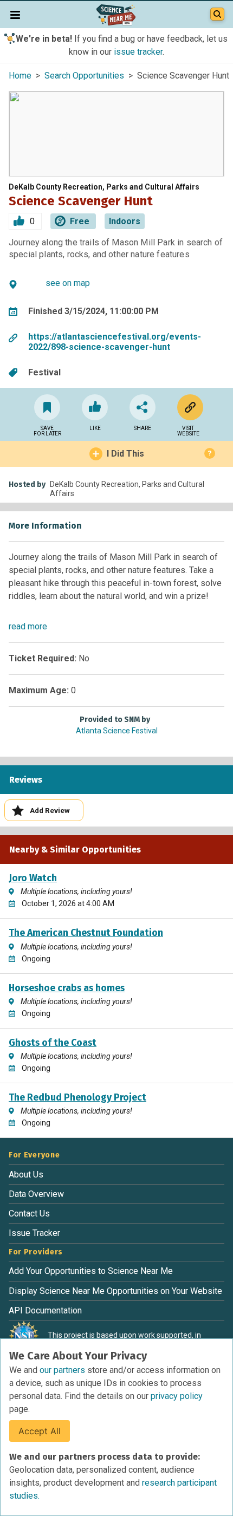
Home (20, 75)
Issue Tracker (34, 1233)
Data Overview (36, 1194)
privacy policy (177, 1396)
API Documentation (45, 1310)
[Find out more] (188, 407)
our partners (63, 1370)
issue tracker (138, 52)
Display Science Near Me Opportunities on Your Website (115, 1291)
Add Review (50, 810)
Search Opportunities (84, 75)
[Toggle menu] (15, 14)
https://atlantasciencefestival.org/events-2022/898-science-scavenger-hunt (114, 341)
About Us (26, 1174)
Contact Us (29, 1213)
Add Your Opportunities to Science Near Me (91, 1271)
